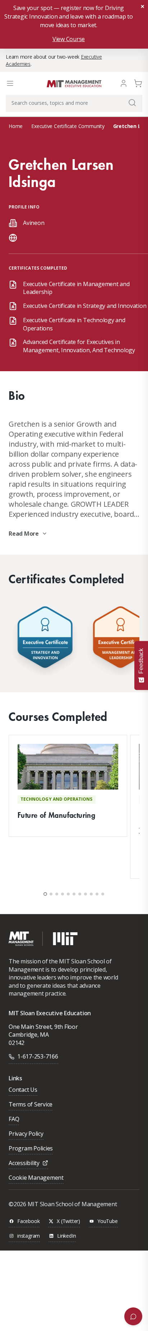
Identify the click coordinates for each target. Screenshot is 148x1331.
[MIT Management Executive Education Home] (74, 83)
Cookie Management (36, 1178)
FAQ (14, 1119)
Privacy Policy (26, 1134)
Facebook (28, 1221)
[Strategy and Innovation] (45, 639)
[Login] (123, 82)
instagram (28, 1236)
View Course (68, 39)
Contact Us (23, 1090)
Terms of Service (30, 1104)
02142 (16, 1043)
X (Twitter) (68, 1221)
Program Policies (31, 1148)
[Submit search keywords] (132, 102)
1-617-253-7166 (37, 1056)
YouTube (107, 1221)
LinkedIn (66, 1236)
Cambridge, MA (29, 1034)
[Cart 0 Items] (138, 82)
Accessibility (24, 1163)
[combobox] (74, 103)
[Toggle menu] (10, 83)
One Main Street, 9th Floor (43, 1027)
